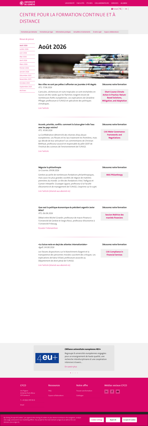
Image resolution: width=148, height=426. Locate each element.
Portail (115, 9)
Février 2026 (24, 68)
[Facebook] (112, 391)
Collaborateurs (102, 3)
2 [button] (73, 373)
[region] (74, 420)
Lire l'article (43, 108)
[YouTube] (117, 391)
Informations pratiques (63, 32)
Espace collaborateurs (111, 32)
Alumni (124, 3)
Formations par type (46, 32)
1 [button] (70, 373)
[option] (74, 358)
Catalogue (79, 395)
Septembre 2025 (26, 87)
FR (123, 9)
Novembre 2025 (25, 79)
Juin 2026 (23, 53)
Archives (23, 90)
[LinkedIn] (106, 391)
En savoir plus (71, 366)
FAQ (49, 391)
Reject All (113, 420)
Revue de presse (27, 39)
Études (89, 3)
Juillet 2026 (24, 49)
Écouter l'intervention (48, 228)
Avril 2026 (23, 60)
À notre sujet (97, 32)
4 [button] (77, 373)
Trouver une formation (84, 391)
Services (114, 3)
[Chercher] (120, 9)
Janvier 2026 (24, 72)
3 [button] (75, 373)
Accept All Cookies (129, 420)
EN (126, 9)
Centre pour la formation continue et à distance (67, 18)
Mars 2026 (23, 64)
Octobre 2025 (25, 83)
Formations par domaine (29, 32)
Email (22, 405)
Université (69, 3)
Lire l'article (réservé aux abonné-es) (54, 191)
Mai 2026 (23, 57)
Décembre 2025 (25, 75)
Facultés (80, 3)
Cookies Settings (96, 420)
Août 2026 (24, 45)
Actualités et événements (82, 32)
